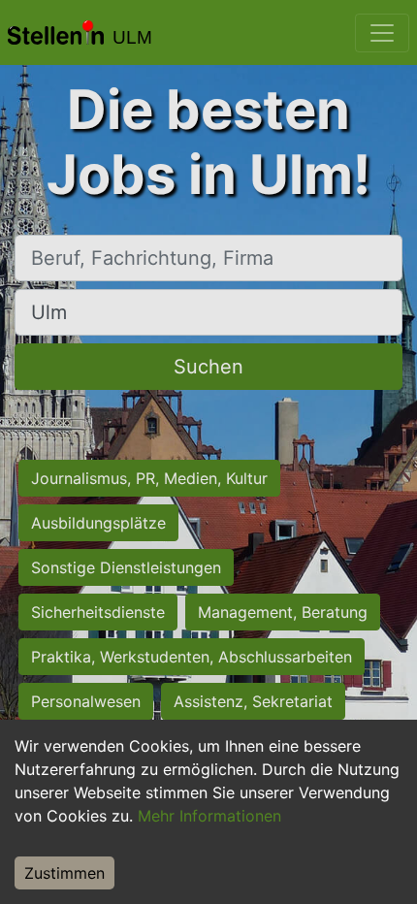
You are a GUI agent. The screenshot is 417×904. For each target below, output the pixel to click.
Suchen (208, 366)
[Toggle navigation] (382, 33)
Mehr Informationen (209, 815)
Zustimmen (64, 873)
